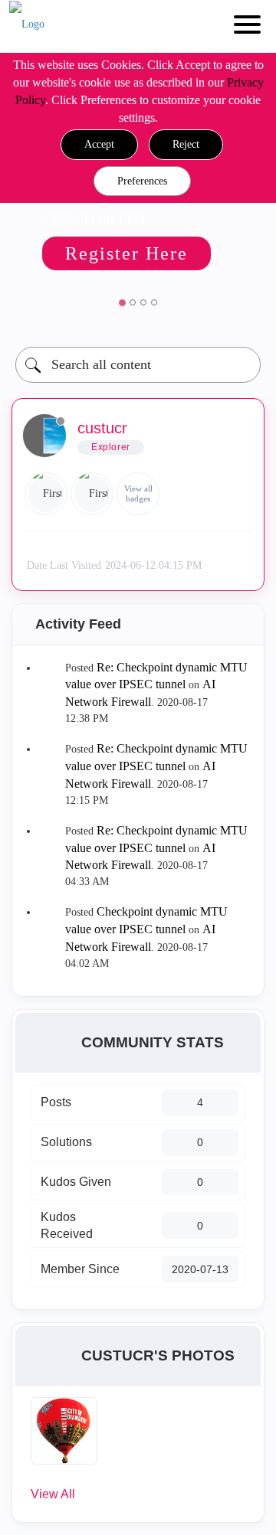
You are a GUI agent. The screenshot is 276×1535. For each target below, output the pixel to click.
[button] (99, 144)
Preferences (142, 181)
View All (53, 1494)
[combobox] (138, 365)
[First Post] (92, 493)
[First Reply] (46, 493)
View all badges (138, 493)
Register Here (126, 253)
